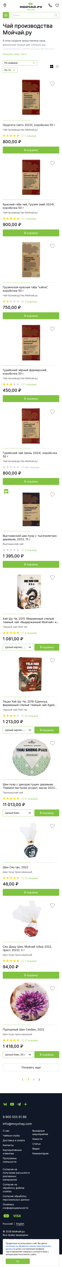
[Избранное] (57, 5)
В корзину (31, 150)
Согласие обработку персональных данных (16, 1198)
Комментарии (40, 1153)
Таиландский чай (13, 792)
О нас (6, 1130)
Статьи (36, 1143)
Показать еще (31, 1067)
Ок (17, 1261)
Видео (36, 1148)
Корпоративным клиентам (12, 1151)
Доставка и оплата (14, 1140)
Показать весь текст (15, 54)
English (20, 1223)
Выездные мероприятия (40, 1132)
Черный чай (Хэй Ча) (15, 626)
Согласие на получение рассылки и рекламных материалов (16, 1174)
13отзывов (31, 715)
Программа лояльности (10, 1160)
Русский (8, 1223)
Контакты (8, 1145)
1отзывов (30, 135)
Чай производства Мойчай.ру (20, 129)
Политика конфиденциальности (15, 1206)
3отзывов (31, 301)
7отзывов (31, 961)
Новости (37, 1138)
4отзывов (31, 633)
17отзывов (31, 798)
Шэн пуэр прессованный (17, 871)
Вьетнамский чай (13, 543)
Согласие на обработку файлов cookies (13, 1188)
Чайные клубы (11, 1135)
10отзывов (31, 878)
